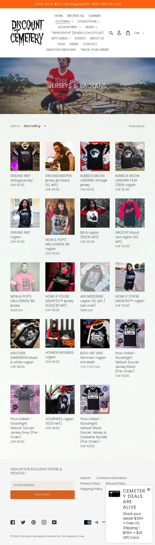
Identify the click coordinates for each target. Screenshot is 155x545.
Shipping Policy (91, 489)
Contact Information (111, 478)
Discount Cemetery (33, 536)
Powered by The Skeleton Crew (64, 536)
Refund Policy (116, 483)
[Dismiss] (149, 490)
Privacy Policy (90, 483)
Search (85, 478)
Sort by (15, 126)
